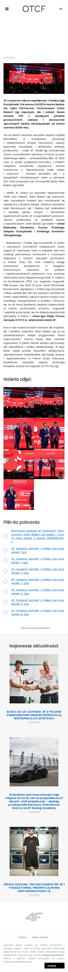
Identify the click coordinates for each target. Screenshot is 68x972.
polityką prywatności (53, 955)
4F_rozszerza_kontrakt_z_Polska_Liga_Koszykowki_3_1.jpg (37, 581)
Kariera (23, 937)
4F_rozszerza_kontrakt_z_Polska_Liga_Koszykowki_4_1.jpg (37, 591)
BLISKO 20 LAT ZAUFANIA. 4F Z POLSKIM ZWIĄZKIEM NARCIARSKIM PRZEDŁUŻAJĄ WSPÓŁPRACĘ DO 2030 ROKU (34, 715)
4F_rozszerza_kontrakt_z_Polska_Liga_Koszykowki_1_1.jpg (37, 560)
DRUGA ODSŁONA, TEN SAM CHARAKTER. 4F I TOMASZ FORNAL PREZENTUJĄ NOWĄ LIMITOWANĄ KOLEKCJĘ (34, 887)
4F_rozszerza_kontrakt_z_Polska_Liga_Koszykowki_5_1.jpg (37, 602)
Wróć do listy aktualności (35, 628)
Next (56, 917)
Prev (11, 917)
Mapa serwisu (40, 937)
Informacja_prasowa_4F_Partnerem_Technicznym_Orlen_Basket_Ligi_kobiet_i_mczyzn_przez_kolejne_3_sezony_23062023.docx (37, 536)
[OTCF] (34, 9)
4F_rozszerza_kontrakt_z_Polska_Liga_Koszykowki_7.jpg (37, 550)
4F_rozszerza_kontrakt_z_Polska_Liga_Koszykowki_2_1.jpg (37, 571)
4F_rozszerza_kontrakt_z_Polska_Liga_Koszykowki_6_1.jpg (37, 612)
